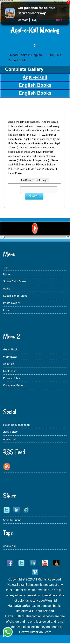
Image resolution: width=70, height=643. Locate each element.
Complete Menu (13, 385)
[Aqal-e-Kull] (35, 238)
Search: (15, 189)
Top (5, 267)
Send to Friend (12, 519)
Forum (7, 310)
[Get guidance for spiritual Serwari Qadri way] (10, 17)
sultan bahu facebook (16, 424)
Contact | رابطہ (27, 19)
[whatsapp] (8, 632)
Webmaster (10, 356)
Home (6, 274)
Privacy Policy (11, 378)
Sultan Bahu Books (14, 281)
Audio (6, 288)
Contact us (9, 370)
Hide (59, 19)
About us (8, 363)
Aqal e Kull (9, 439)
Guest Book (10, 349)
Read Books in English (27, 55)
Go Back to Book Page (34, 180)
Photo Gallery (11, 302)
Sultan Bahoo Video (15, 295)
